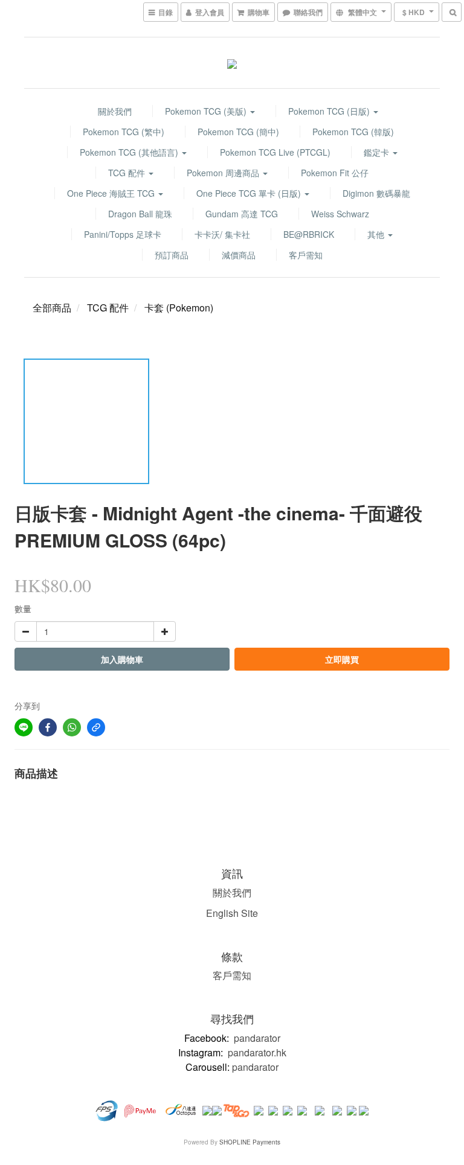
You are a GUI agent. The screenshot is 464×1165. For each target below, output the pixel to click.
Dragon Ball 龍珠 (140, 214)
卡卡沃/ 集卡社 (222, 234)
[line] (23, 727)
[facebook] (48, 727)
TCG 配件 (127, 173)
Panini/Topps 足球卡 (122, 234)
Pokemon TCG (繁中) (123, 132)
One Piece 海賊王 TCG (112, 193)
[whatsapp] (72, 727)
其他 (377, 234)
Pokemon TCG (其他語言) (130, 152)
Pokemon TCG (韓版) (353, 132)
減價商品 (239, 255)
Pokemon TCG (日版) (330, 111)
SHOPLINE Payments (249, 1142)
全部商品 (52, 307)
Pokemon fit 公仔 (335, 173)
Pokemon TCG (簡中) (238, 132)
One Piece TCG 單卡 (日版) (249, 193)
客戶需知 (306, 255)
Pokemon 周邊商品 (224, 173)
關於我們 (115, 111)
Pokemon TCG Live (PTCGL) (275, 152)
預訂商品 (171, 255)
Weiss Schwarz (340, 214)
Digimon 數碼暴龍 (376, 193)
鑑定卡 (378, 152)
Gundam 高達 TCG (241, 214)
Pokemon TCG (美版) (207, 111)
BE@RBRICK (308, 234)
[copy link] (96, 727)
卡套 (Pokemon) (178, 307)
